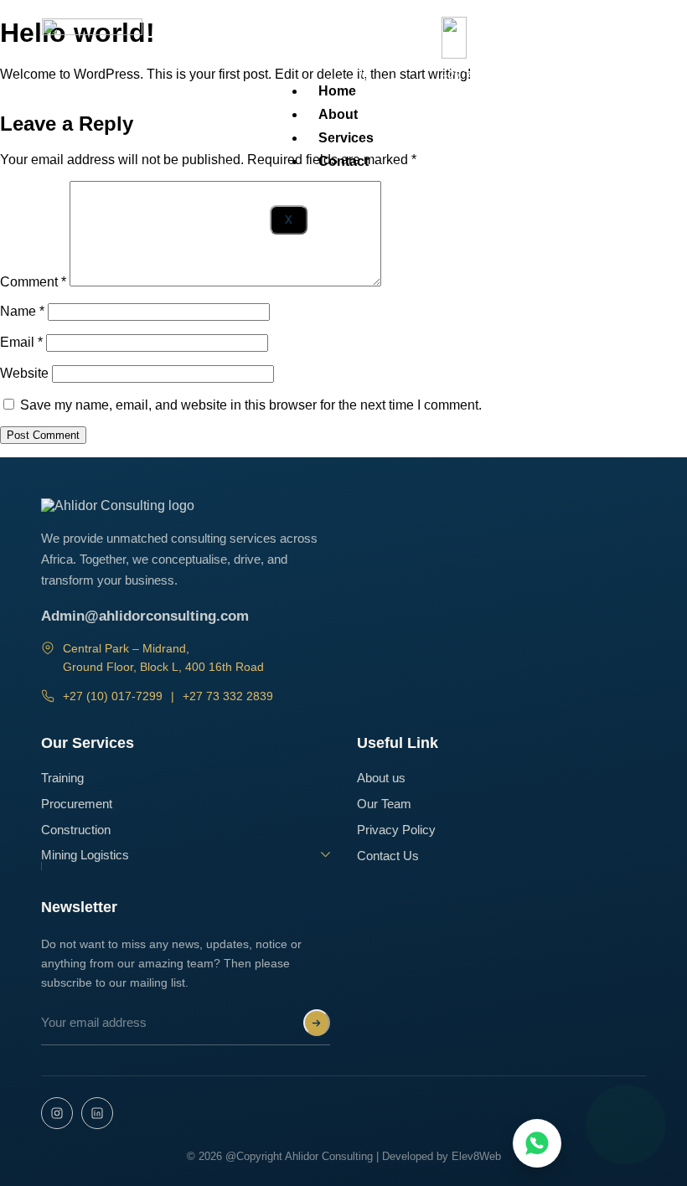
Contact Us (388, 856)
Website (24, 373)
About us (381, 778)
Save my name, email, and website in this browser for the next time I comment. (251, 405)
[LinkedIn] (97, 1113)
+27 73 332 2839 (228, 696)
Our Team (384, 804)
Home (337, 91)
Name (22, 311)
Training (62, 778)
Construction (76, 830)
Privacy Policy (396, 830)
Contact (343, 161)
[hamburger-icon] (380, 71)
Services (346, 138)
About (338, 114)
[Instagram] (57, 1113)
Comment (33, 282)
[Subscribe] (316, 1022)
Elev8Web (476, 1156)
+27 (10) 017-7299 (113, 696)
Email (21, 342)
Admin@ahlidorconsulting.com (145, 616)
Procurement (76, 804)
